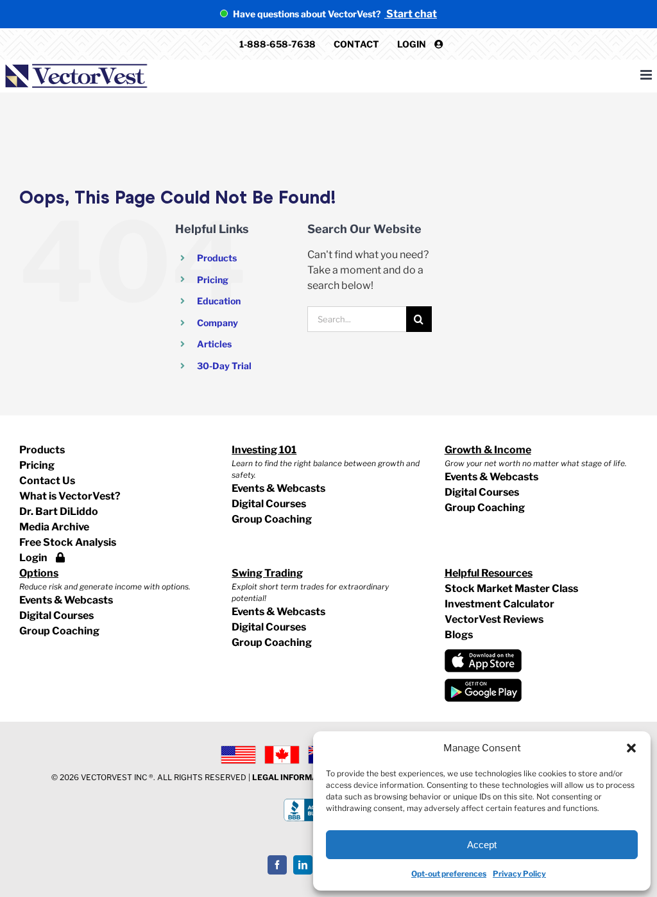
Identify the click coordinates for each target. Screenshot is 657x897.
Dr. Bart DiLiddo (58, 511)
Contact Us (47, 481)
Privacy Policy (519, 873)
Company (217, 322)
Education (219, 300)
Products (217, 257)
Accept (482, 844)
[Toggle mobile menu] (647, 75)
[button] (631, 748)
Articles (214, 343)
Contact (356, 44)
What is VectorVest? (70, 496)
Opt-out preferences (448, 873)
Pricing (212, 279)
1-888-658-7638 (277, 44)
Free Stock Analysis (67, 542)
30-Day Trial (224, 365)
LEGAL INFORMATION (294, 777)
